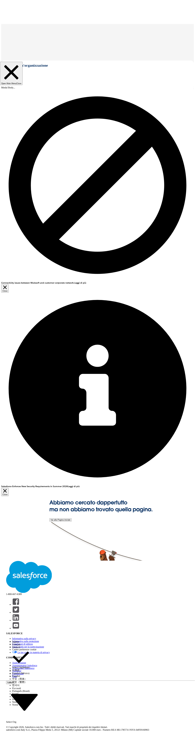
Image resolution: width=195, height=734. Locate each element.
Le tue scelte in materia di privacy (34, 652)
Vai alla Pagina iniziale (60, 520)
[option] (21, 641)
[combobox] (24, 702)
